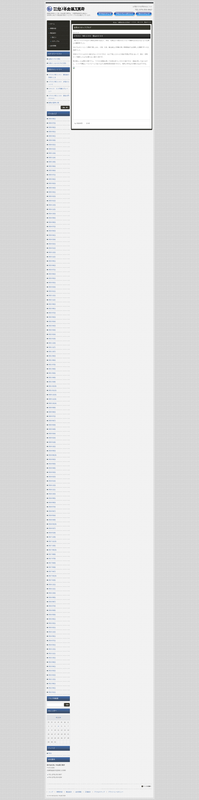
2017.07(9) (52, 558)
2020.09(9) (52, 407)
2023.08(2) (52, 265)
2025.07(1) (52, 175)
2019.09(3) (52, 451)
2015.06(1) (52, 619)
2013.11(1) (51, 653)
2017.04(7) (52, 571)
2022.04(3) (52, 326)
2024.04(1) (52, 235)
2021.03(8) (52, 382)
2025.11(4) (51, 157)
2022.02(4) (52, 334)
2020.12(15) (52, 395)
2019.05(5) (52, 464)
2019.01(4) (52, 481)
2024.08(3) (52, 222)
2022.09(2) (52, 304)
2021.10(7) (52, 351)
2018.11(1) (51, 489)
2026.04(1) (52, 136)
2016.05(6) (52, 614)
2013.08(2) (52, 662)
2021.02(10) (52, 386)
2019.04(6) (52, 468)
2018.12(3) (52, 485)
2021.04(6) (52, 377)
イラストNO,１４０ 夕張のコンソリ (58, 83)
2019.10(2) (52, 446)
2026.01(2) (52, 149)
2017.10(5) (52, 546)
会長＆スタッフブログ (124, 22)
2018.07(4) (52, 507)
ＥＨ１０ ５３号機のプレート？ (58, 90)
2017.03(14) (52, 576)
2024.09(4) (52, 218)
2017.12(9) (52, 537)
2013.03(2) (52, 671)
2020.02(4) (52, 438)
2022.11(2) (51, 300)
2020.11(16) (52, 399)
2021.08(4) (52, 360)
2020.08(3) (52, 412)
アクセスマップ (99, 792)
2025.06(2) (52, 179)
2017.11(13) (52, 541)
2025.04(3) (52, 188)
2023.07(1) (52, 270)
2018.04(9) (52, 520)
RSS (50, 753)
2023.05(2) (52, 278)
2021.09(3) (52, 356)
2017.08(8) (52, 554)
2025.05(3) (52, 183)
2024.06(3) (52, 231)
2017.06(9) (52, 563)
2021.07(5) (52, 364)
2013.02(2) (52, 675)
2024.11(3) (51, 209)
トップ (51, 792)
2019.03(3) (52, 472)
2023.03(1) (52, 282)
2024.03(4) (52, 239)
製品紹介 (53, 33)
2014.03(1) (52, 645)
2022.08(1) (52, 308)
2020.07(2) (52, 416)
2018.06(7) (52, 511)
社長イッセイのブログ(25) (57, 63)
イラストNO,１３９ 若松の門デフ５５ (58, 97)
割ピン (54, 37)
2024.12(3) (52, 205)
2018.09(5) (52, 498)
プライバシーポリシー (115, 792)
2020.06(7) (52, 421)
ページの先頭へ (146, 786)
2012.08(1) (52, 683)
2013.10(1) (52, 658)
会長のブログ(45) (54, 59)
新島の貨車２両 (53, 103)
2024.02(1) (52, 244)
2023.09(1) (52, 261)
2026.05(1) (52, 132)
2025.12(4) (52, 153)
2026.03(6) (52, 140)
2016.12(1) (52, 584)
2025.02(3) (52, 196)
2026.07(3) (52, 123)
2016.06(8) (52, 610)
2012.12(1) (52, 679)
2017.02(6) (52, 580)
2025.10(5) (52, 162)
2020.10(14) (52, 403)
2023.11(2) (51, 257)
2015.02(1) (52, 627)
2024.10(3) (52, 214)
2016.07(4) (52, 606)
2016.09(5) (52, 597)
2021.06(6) (52, 369)
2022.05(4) (52, 321)
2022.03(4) (52, 330)
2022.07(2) (52, 313)
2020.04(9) (52, 429)
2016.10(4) (52, 593)
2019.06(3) (52, 459)
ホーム (115, 22)
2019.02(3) (52, 477)
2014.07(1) (52, 640)
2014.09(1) (52, 636)
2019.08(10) (52, 455)
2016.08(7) (52, 602)
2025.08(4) (52, 170)
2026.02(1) (52, 145)
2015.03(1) (52, 623)
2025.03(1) (52, 192)
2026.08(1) (52, 119)
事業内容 (53, 28)
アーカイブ (52, 113)
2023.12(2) (52, 252)
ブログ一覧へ (65, 107)
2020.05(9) (52, 425)
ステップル (55, 41)
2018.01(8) (52, 533)
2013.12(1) (52, 649)
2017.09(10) (52, 550)
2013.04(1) (52, 666)
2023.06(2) (52, 274)
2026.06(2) (52, 127)
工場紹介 (88, 792)
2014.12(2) (52, 632)
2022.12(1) (52, 295)
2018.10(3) (52, 494)
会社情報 (53, 46)
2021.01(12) (52, 390)
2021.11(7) (51, 347)
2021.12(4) (52, 343)
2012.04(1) (52, 688)
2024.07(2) (52, 226)
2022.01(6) (52, 339)
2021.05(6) (52, 373)
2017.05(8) (52, 567)
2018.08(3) (52, 502)
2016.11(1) (51, 589)
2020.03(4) (52, 433)
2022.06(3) (52, 317)
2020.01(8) (52, 442)
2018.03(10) (52, 524)
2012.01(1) (52, 692)
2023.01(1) (52, 291)
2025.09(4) (52, 166)
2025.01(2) (52, 201)
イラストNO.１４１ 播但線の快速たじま (58, 76)
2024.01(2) (52, 248)
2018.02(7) (52, 528)
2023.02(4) (52, 287)
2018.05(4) (52, 515)
